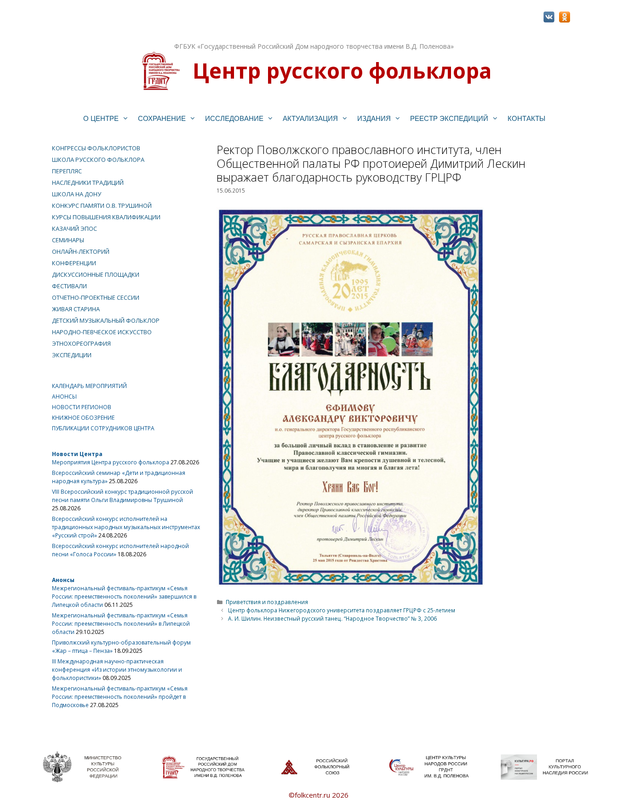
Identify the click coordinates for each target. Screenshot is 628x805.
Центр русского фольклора (342, 70)
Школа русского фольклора (98, 159)
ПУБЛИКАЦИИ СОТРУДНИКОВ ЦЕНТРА (103, 428)
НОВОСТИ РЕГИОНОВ (81, 407)
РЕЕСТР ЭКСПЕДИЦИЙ (449, 118)
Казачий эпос (74, 228)
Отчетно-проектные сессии (95, 297)
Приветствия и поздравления (267, 601)
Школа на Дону (76, 194)
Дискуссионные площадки (95, 274)
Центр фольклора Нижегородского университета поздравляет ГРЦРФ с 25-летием (341, 610)
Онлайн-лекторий (80, 251)
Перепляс (67, 171)
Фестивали (69, 286)
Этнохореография (81, 343)
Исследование (234, 118)
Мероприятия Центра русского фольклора (110, 462)
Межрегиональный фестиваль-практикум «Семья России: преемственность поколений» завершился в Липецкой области (124, 596)
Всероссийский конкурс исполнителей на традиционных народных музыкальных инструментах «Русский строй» (126, 527)
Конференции (74, 263)
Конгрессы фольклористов (96, 148)
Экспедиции (71, 355)
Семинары (68, 240)
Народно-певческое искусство (102, 332)
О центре (101, 118)
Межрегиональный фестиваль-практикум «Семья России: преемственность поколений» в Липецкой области (121, 623)
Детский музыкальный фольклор (106, 320)
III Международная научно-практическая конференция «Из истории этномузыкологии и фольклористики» (117, 669)
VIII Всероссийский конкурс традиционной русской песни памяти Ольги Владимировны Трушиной (122, 496)
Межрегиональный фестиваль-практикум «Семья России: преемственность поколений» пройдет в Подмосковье (120, 697)
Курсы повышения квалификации (106, 217)
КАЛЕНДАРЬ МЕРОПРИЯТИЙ (89, 386)
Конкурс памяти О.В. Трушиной (102, 205)
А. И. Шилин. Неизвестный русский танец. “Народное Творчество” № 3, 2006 (332, 618)
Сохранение (162, 118)
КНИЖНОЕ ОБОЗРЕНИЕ (83, 418)
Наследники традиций (88, 182)
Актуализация (310, 118)
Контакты (526, 118)
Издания (374, 118)
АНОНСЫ (64, 396)
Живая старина (76, 309)
